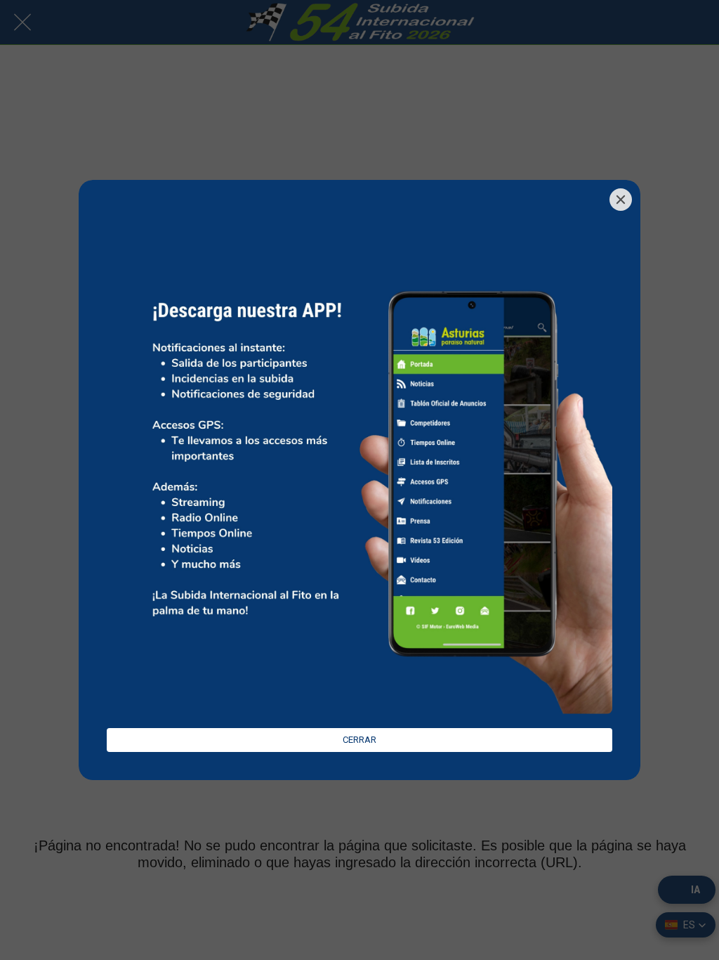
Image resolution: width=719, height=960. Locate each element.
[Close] (620, 199)
